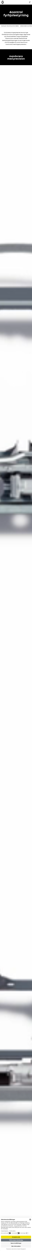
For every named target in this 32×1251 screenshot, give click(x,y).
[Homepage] (2, 2)
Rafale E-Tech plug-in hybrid (10, 26)
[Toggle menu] (30, 2)
